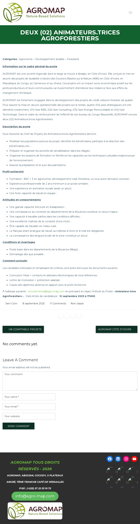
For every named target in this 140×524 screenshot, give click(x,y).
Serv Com (11, 303)
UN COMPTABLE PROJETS (24, 329)
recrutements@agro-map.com (46, 291)
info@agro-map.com (35, 496)
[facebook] (60, 315)
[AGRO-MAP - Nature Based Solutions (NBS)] (33, 12)
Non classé (77, 303)
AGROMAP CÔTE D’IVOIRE (115, 329)
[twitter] (66, 315)
